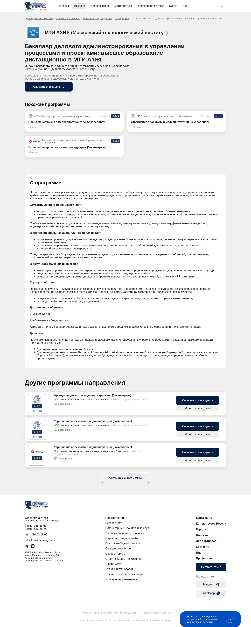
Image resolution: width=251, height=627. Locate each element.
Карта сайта (204, 517)
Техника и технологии (119, 569)
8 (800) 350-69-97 (35, 525)
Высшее (79, 5)
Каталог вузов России (211, 523)
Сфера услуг (113, 563)
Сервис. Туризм (115, 553)
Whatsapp (209, 593)
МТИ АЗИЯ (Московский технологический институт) (106, 32)
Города (201, 529)
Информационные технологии (124, 533)
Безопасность (114, 522)
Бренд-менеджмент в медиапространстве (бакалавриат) (92, 395)
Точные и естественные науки (124, 574)
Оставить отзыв (211, 567)
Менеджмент (122, 18)
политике (208, 622)
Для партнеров (206, 541)
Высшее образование (68, 18)
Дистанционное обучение (39, 18)
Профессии (204, 558)
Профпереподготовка (150, 5)
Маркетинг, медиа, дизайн (97, 18)
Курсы (173, 5)
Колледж (63, 5)
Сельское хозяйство (118, 548)
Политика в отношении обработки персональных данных (108, 613)
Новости (202, 535)
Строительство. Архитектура (123, 558)
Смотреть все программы (125, 477)
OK (229, 619)
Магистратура (123, 5)
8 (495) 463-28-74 (35, 528)
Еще (184, 5)
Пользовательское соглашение (156, 613)
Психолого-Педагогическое (122, 543)
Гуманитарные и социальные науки (127, 528)
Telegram (208, 584)
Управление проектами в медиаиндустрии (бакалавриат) (93, 421)
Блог (199, 552)
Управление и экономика (121, 579)
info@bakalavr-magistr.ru (40, 540)
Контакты (202, 546)
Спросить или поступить (48, 86)
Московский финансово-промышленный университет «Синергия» (91, 451)
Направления (114, 517)
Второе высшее (100, 5)
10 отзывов (36, 411)
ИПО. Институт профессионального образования (81, 399)
